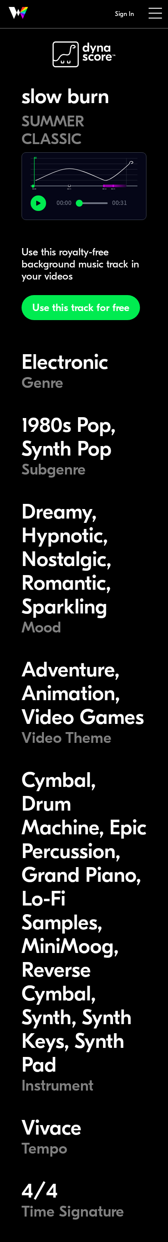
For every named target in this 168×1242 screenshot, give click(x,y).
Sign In (124, 14)
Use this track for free (80, 308)
